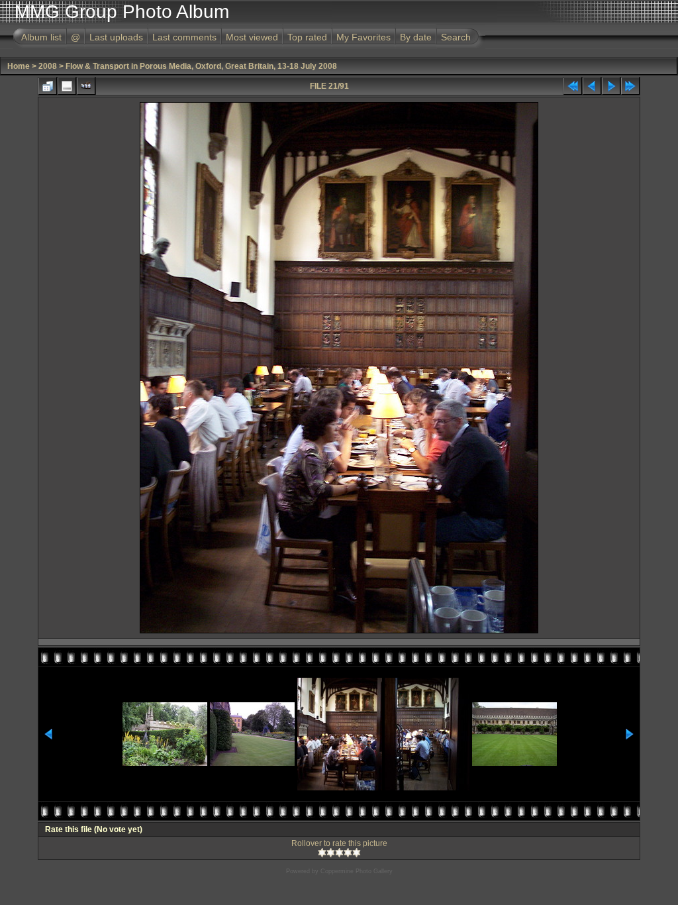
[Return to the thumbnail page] (47, 86)
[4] (348, 852)
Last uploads (116, 37)
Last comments (184, 37)
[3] (339, 852)
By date (416, 37)
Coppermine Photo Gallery (356, 871)
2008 (47, 66)
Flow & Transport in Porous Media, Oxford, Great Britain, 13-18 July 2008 (201, 66)
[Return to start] (572, 86)
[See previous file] (592, 86)
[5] (356, 852)
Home (18, 66)
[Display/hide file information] (67, 86)
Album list (41, 37)
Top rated (307, 37)
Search (456, 37)
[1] (322, 852)
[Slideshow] (86, 86)
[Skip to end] (630, 86)
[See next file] (611, 86)
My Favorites (363, 37)
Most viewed (252, 37)
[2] (330, 852)
